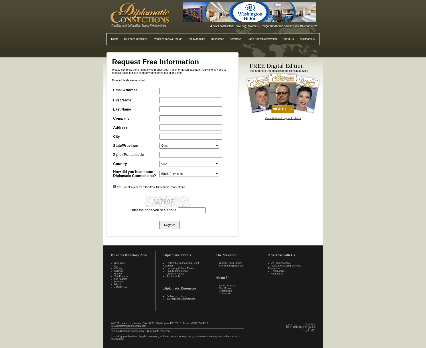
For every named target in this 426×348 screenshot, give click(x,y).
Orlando (118, 271)
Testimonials (307, 39)
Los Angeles (120, 279)
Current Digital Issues (230, 263)
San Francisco (122, 276)
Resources (217, 39)
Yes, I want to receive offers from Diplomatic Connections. (151, 187)
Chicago (118, 268)
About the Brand (227, 285)
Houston (118, 281)
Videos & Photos (175, 273)
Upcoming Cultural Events (181, 268)
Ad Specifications (280, 263)
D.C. (116, 265)
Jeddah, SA (120, 287)
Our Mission (225, 288)
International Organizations (181, 298)
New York (119, 263)
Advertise (235, 39)
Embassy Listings (176, 296)
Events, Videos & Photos (167, 39)
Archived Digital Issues (231, 265)
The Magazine (196, 39)
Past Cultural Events (178, 271)
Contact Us (225, 293)
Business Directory (135, 39)
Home (114, 39)
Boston (118, 273)
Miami (117, 284)
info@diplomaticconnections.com (128, 326)
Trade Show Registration (262, 39)
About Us (288, 39)
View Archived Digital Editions (283, 118)
